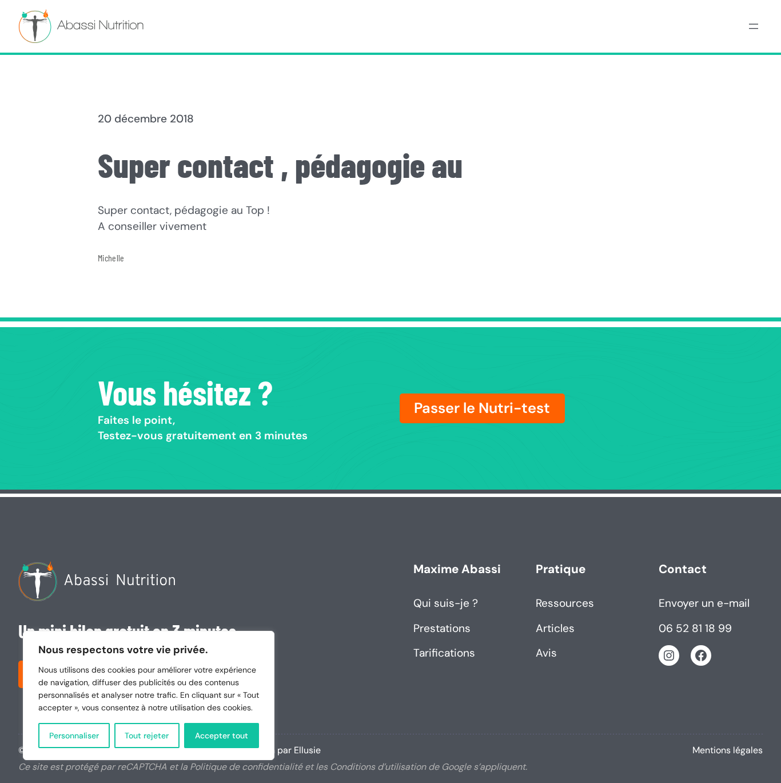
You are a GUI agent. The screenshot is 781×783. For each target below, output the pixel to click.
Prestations (442, 628)
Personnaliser (74, 735)
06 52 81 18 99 (695, 628)
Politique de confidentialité (246, 767)
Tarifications (444, 653)
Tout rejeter (147, 735)
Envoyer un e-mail (704, 603)
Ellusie (307, 750)
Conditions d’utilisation (378, 767)
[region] (148, 695)
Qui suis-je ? (445, 603)
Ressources (565, 603)
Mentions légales (727, 750)
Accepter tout (221, 735)
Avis (546, 653)
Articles (555, 628)
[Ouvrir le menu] (753, 26)
